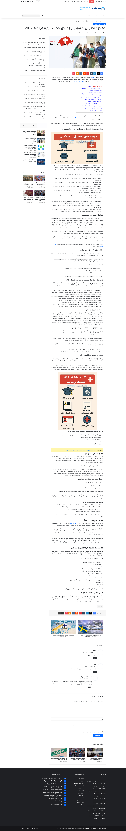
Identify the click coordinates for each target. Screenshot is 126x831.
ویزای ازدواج (80, 792)
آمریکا (74, 523)
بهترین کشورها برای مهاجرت (78, 81)
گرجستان (102, 818)
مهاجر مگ (102, 15)
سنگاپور (102, 798)
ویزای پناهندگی (80, 790)
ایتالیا (92, 203)
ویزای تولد (81, 795)
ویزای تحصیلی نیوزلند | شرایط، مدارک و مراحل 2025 (34, 106)
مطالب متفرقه (80, 802)
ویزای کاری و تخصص (78, 783)
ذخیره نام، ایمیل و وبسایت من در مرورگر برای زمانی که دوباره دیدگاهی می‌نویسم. (86, 731)
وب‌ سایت (74, 725)
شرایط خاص (80, 800)
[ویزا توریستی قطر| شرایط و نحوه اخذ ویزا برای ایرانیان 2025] (59, 752)
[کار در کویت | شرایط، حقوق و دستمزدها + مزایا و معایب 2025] (95, 752)
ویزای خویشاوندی (79, 797)
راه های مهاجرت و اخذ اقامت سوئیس (37, 67)
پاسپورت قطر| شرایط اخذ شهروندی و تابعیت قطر (28, 199)
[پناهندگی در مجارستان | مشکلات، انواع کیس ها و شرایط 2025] (77, 752)
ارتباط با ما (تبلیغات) (25, 828)
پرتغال (92, 813)
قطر (96, 805)
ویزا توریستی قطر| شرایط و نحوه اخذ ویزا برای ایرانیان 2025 (59, 759)
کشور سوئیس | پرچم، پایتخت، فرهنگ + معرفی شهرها (34, 42)
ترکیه (103, 793)
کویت (91, 815)
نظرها (24, 125)
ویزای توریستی (79, 788)
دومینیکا (102, 796)
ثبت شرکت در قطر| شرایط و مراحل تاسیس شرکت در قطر (28, 184)
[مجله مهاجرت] (91, 8)
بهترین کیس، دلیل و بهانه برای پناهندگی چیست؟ (29, 160)
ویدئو (98, 813)
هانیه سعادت (102, 32)
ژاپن (103, 815)
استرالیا (95, 783)
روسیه (96, 796)
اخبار (83, 15)
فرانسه (99, 203)
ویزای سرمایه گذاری (78, 785)
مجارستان (102, 808)
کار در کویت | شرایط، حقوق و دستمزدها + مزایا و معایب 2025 (96, 759)
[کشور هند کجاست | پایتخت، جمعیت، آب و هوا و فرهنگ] (39, 178)
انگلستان (102, 788)
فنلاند (96, 803)
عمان (95, 800)
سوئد (95, 798)
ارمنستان (102, 783)
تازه (33, 125)
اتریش (89, 781)
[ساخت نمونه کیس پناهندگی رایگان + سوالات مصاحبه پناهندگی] (41, 140)
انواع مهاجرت (95, 15)
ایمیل (101, 725)
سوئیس (92, 77)
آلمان (95, 203)
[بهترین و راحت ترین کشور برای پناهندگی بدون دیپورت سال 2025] (41, 154)
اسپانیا (102, 786)
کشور (88, 15)
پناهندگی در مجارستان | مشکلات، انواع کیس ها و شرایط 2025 (75, 1)
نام (102, 719)
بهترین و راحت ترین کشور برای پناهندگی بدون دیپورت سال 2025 (29, 154)
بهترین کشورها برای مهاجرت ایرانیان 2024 (36, 65)
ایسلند (96, 791)
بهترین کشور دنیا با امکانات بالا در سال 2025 (36, 44)
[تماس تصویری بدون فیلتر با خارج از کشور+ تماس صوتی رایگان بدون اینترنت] (41, 147)
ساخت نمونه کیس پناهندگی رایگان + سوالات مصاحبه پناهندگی (29, 139)
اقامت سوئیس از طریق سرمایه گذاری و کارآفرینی (35, 70)
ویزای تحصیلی (97, 24)
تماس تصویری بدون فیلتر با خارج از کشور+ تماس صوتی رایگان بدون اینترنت (30, 147)
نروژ (103, 810)
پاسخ (95, 657)
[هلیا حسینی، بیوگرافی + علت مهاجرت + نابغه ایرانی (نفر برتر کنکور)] (41, 133)
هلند (90, 810)
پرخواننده (42, 125)
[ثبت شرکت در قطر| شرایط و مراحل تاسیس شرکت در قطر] (28, 178)
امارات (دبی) (95, 786)
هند (103, 813)
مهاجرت (100, 21)
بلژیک (90, 791)
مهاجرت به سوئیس (72, 117)
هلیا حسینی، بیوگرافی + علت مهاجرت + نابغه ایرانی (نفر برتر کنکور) (29, 132)
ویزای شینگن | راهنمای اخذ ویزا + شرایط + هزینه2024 (34, 63)
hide (90, 86)
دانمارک (96, 793)
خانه (104, 21)
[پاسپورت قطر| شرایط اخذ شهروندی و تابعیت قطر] (28, 193)
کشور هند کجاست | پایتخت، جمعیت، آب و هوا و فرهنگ (40, 184)
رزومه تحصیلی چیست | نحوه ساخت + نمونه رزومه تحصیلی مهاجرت (80, 450)
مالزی (90, 805)
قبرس (102, 805)
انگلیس (95, 788)
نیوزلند (96, 810)
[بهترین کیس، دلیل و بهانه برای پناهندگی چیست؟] (41, 162)
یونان (95, 818)
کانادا (71, 523)
